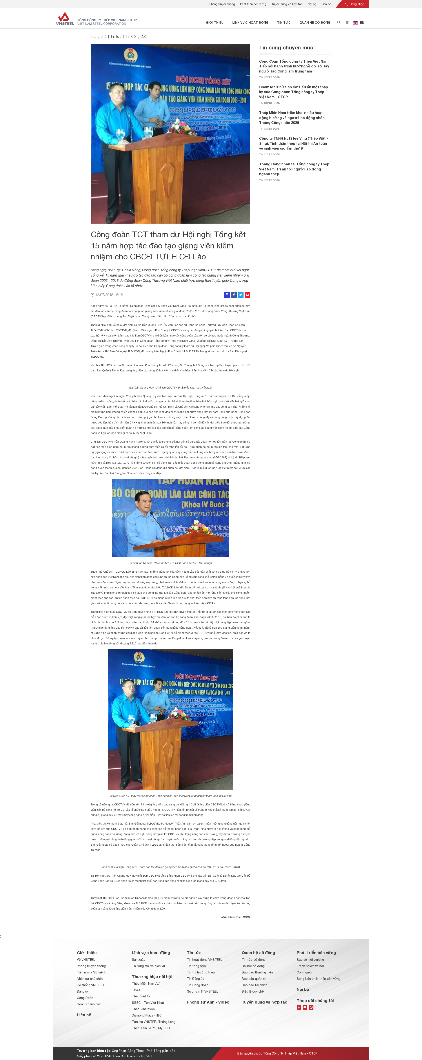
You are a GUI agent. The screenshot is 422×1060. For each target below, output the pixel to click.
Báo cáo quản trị (254, 978)
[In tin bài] (227, 295)
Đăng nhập (356, 4)
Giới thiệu (215, 22)
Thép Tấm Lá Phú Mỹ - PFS (151, 1028)
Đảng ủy (83, 991)
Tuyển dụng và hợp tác (286, 4)
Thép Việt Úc (141, 996)
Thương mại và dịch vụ (148, 966)
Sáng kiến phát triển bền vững (318, 978)
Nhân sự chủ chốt (90, 978)
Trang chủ (98, 36)
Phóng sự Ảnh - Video (208, 1002)
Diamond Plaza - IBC (147, 1015)
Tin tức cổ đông (254, 959)
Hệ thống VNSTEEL (91, 985)
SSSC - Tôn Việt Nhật (148, 1002)
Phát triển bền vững (253, 4)
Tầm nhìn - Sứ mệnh (91, 972)
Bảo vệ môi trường (310, 959)
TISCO (137, 990)
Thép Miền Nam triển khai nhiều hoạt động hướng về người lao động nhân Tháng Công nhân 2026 (292, 117)
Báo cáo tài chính (254, 985)
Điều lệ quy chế (253, 991)
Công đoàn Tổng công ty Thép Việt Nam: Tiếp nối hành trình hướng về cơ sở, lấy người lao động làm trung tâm (294, 66)
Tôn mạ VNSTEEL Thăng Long (153, 1022)
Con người (304, 972)
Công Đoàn (85, 998)
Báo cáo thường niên (257, 972)
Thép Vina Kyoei (143, 1009)
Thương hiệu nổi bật (152, 976)
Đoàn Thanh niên (89, 1004)
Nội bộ (312, 4)
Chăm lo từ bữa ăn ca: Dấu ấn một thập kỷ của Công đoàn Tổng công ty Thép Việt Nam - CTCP (293, 92)
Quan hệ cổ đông (315, 22)
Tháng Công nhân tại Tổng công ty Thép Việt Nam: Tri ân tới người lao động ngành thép (294, 169)
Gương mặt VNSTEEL (202, 991)
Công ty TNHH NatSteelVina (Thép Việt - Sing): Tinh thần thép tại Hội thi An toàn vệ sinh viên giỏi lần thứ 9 (293, 143)
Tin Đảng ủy (195, 978)
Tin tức (284, 22)
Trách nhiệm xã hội (310, 966)
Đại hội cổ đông (253, 966)
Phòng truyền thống (222, 4)
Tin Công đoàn (137, 36)
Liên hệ (326, 4)
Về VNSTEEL (86, 959)
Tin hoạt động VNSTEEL (204, 959)
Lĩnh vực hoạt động (250, 22)
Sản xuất (138, 959)
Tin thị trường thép (201, 972)
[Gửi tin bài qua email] (247, 295)
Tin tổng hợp (196, 966)
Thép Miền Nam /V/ (146, 983)
